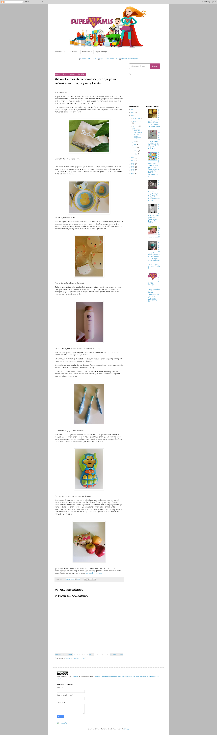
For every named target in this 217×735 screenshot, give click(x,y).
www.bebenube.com (94, 573)
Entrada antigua (116, 654)
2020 (133, 158)
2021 (133, 116)
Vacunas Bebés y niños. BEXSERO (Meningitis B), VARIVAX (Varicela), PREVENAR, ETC (154, 295)
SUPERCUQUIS (60, 52)
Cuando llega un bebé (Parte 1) (154, 266)
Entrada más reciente (63, 654)
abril (135, 148)
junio (135, 145)
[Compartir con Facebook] (92, 579)
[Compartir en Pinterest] (95, 579)
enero (135, 154)
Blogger (127, 729)
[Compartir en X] (90, 579)
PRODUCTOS (87, 52)
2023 (133, 109)
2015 (133, 173)
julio (134, 142)
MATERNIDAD (73, 52)
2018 (133, 164)
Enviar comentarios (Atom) (75, 658)
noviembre (137, 121)
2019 (132, 161)
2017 (133, 167)
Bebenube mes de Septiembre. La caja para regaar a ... (137, 133)
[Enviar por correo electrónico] (85, 579)
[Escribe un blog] (88, 579)
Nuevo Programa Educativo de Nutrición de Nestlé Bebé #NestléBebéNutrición (154, 190)
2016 (133, 170)
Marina (75, 677)
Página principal (101, 52)
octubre (136, 126)
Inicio (91, 654)
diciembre (137, 118)
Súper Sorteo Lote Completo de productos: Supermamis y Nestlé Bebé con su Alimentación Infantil (153, 164)
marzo (135, 151)
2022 (133, 112)
